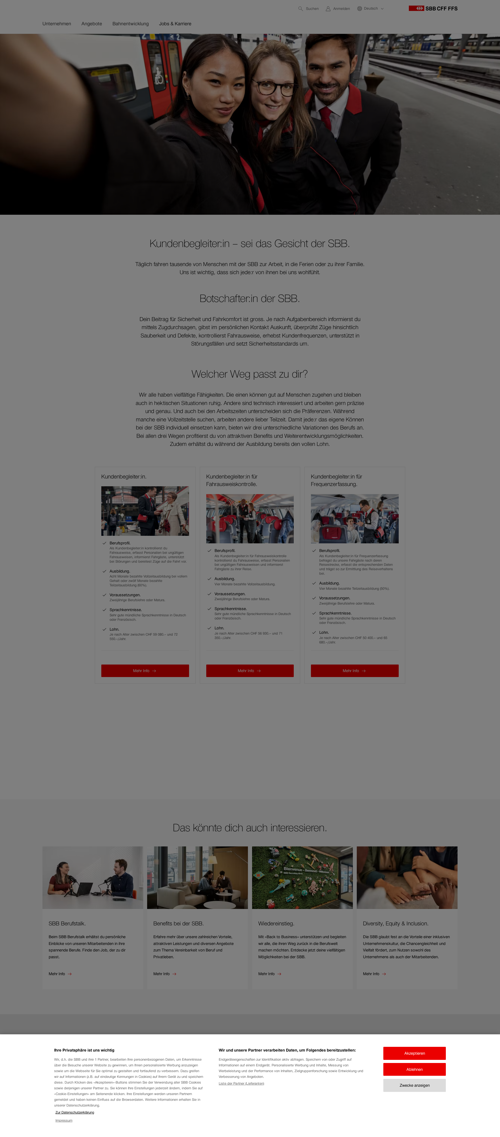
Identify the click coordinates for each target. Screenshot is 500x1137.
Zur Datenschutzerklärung (74, 1112)
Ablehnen (415, 1069)
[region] (250, 1085)
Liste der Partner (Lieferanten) (241, 1083)
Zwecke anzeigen (415, 1085)
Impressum (63, 1120)
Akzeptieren (414, 1053)
